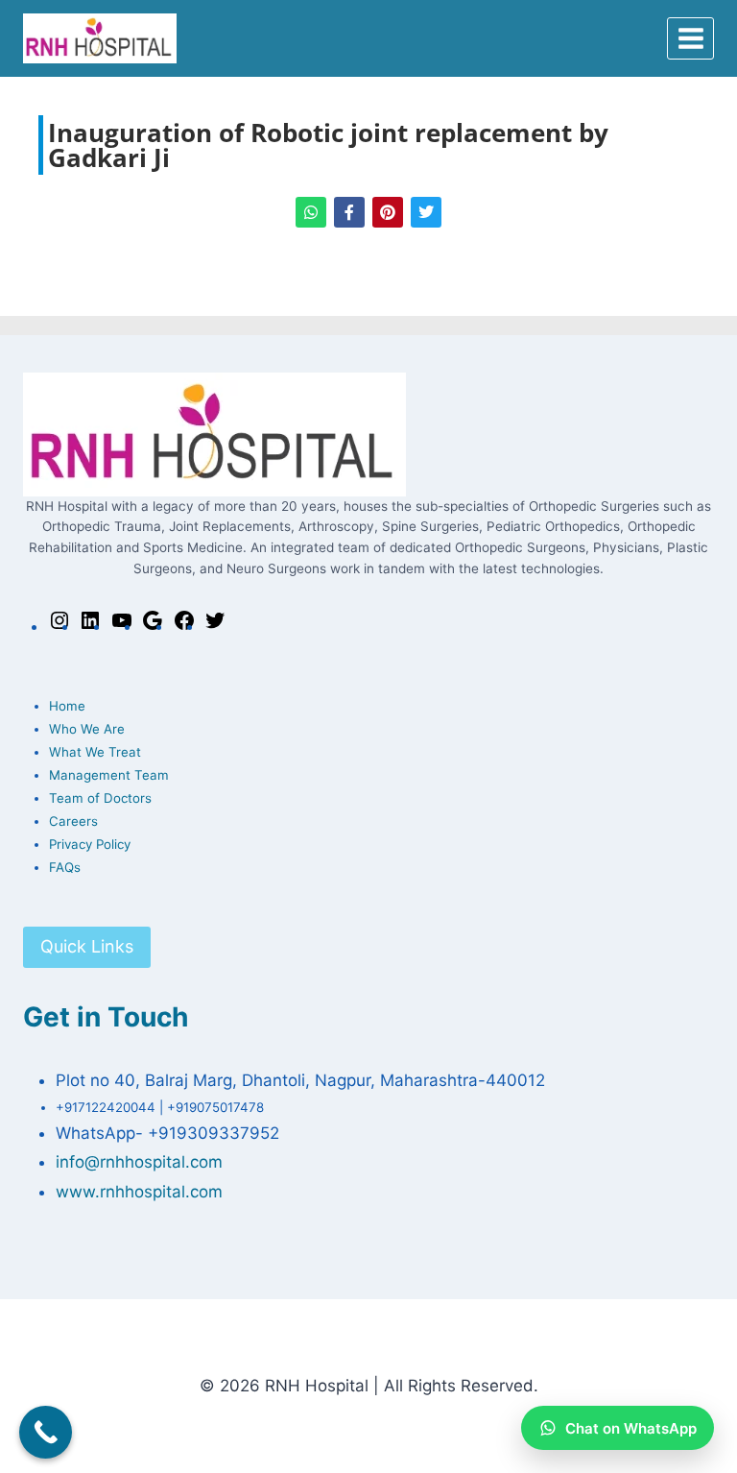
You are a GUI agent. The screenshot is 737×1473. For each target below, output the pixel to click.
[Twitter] (426, 212)
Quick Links (86, 946)
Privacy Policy (90, 844)
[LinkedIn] (90, 626)
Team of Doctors (100, 798)
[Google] (152, 626)
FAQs (65, 867)
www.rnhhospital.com (139, 1191)
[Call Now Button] (45, 1432)
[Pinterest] (387, 212)
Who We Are (87, 728)
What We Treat (95, 752)
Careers (73, 821)
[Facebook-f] (349, 212)
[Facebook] (184, 626)
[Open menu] (690, 38)
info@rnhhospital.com (139, 1161)
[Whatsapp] (311, 212)
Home (67, 705)
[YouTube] (121, 626)
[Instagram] (59, 626)
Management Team (109, 775)
